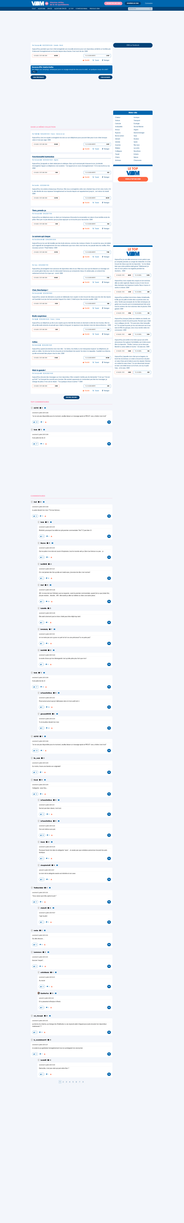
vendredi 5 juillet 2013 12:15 (40, 957)
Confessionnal (81, 9)
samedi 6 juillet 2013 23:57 (46, 870)
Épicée (50, 9)
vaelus (36, 930)
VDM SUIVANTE (105, 77)
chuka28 (44, 908)
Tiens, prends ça (39, 211)
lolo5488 (44, 650)
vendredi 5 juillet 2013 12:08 (40, 413)
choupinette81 (46, 865)
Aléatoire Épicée (60, 9)
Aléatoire (41, 9)
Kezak (36, 780)
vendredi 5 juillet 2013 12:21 (47, 569)
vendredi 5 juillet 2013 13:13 (47, 634)
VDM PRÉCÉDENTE (38, 77)
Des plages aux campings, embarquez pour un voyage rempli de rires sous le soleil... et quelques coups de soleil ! (70, 70)
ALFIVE (36, 408)
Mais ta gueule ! (39, 370)
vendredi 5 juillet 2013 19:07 (47, 913)
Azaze (43, 842)
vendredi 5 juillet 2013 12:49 (47, 613)
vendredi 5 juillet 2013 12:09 (40, 763)
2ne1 (35, 502)
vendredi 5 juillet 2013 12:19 (47, 527)
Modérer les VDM (133, 3)
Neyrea (43, 543)
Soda (36, 430)
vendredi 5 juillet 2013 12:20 (47, 826)
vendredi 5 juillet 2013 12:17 (40, 1045)
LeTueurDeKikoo (46, 693)
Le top (71, 9)
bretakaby (44, 629)
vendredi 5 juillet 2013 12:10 (47, 698)
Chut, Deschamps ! (40, 290)
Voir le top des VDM (133, 179)
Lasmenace (38, 952)
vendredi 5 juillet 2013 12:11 (46, 805)
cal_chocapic (38, 1016)
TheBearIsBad (39, 888)
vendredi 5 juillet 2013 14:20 (47, 655)
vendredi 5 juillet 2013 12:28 (47, 590)
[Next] (83, 1082)
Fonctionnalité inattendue (43, 157)
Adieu (34, 342)
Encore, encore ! (71, 397)
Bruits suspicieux (39, 316)
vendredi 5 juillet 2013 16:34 (47, 847)
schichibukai (45, 972)
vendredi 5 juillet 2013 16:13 (47, 977)
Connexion (149, 3)
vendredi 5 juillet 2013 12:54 (47, 719)
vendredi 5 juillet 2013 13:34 (47, 1065)
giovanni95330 (46, 714)
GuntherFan (45, 993)
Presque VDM (95, 9)
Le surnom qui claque (41, 237)
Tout (34, 9)
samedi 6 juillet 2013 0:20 (46, 998)
